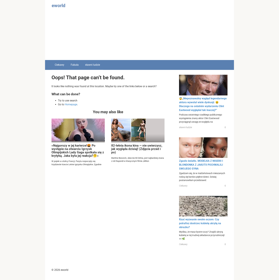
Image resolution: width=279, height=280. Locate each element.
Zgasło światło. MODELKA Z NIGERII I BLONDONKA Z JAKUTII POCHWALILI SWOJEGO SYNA (201, 164)
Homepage (71, 104)
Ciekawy (59, 64)
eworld (58, 5)
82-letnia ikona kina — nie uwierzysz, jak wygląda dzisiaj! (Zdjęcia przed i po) (136, 149)
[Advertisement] (139, 35)
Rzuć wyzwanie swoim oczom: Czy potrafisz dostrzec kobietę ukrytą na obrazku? (200, 223)
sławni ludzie (92, 64)
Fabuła (75, 64)
